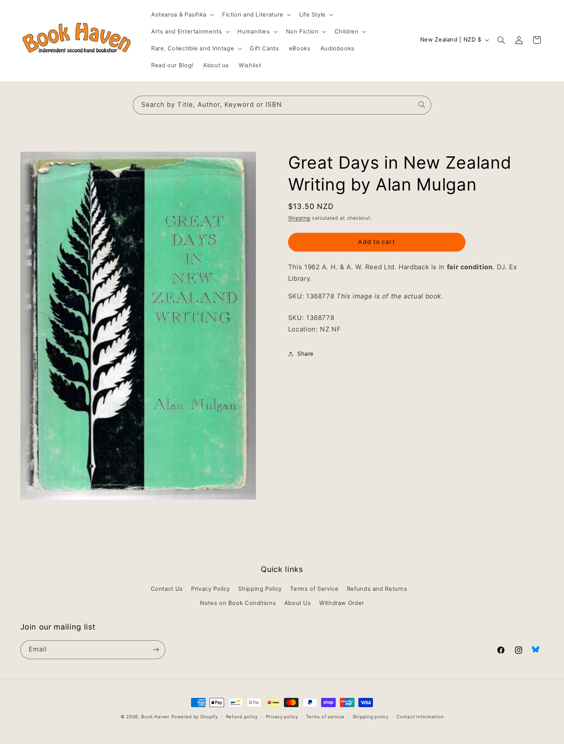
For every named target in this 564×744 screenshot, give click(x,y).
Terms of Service (314, 588)
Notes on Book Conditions (238, 603)
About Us (297, 603)
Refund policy (242, 716)
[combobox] (282, 105)
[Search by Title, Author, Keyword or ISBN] (422, 105)
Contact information (420, 716)
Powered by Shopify (195, 716)
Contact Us (167, 588)
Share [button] (305, 353)
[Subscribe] (156, 649)
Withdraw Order (341, 603)
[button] (181, 14)
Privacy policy (282, 716)
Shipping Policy (260, 588)
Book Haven (155, 716)
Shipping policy (371, 716)
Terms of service (325, 716)
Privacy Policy (210, 588)
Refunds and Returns (377, 588)
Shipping (299, 218)
